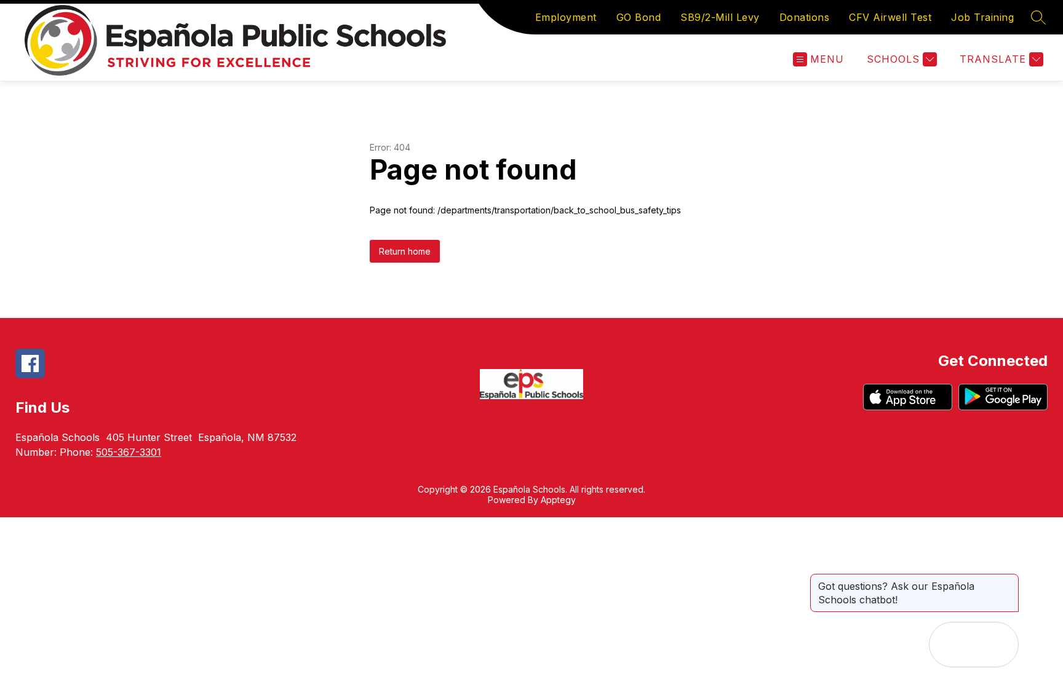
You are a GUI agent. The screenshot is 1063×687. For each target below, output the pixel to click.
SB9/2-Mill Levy (720, 17)
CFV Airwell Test (890, 17)
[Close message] (1009, 580)
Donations (804, 17)
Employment (566, 17)
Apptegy (558, 499)
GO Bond (638, 17)
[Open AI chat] (996, 644)
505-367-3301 (128, 452)
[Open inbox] (951, 644)
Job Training (982, 17)
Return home (405, 251)
